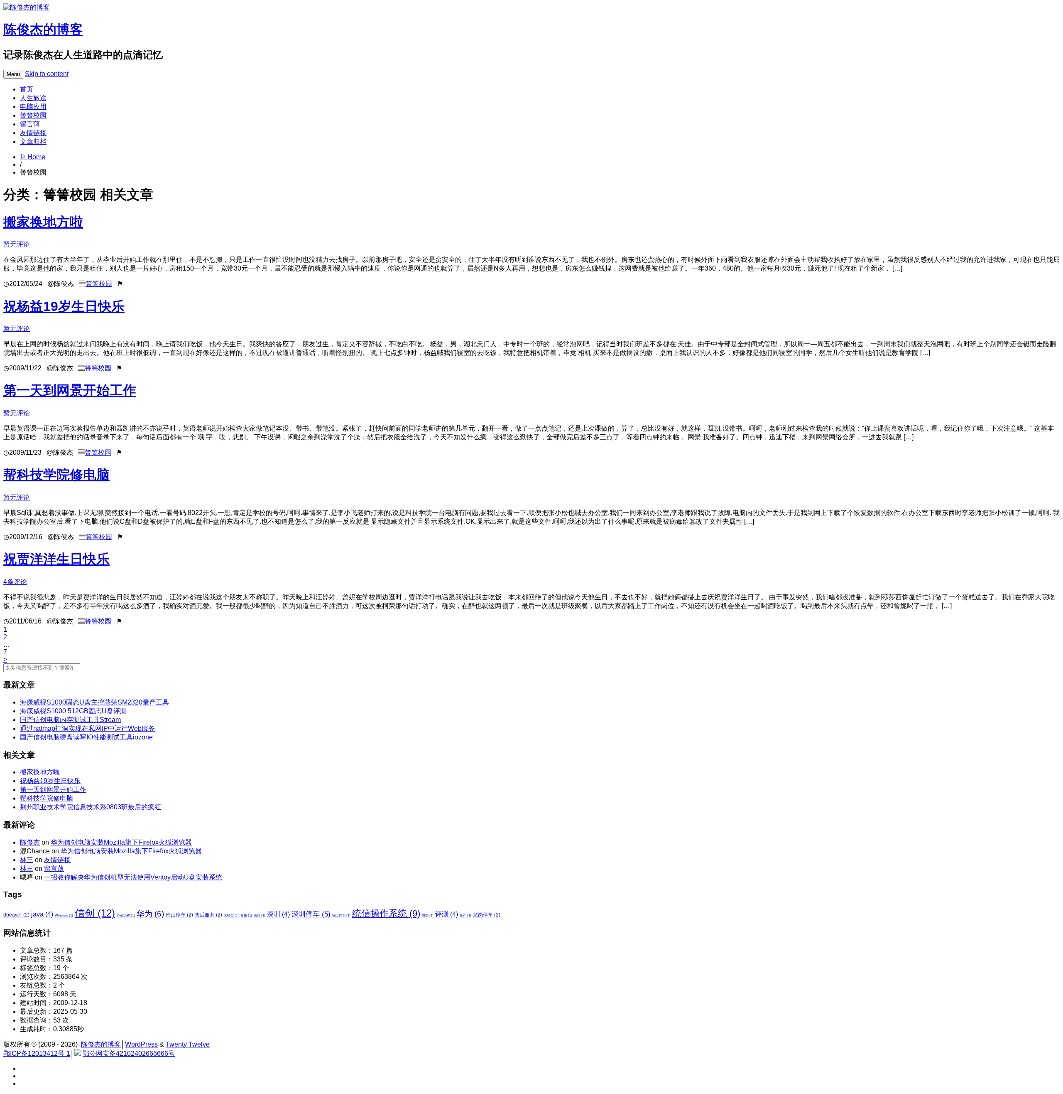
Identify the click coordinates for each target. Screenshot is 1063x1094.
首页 (26, 89)
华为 (150, 913)
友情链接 (33, 132)
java (42, 914)
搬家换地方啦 (43, 221)
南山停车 (179, 914)
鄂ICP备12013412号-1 (36, 1053)
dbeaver (16, 914)
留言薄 (30, 124)
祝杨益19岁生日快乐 (64, 306)
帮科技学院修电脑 (56, 474)
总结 (259, 915)
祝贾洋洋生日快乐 (56, 559)
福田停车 (341, 915)
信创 (95, 913)
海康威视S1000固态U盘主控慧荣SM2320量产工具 (94, 702)
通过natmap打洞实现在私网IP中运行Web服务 (87, 728)
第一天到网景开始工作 (69, 390)
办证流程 (126, 915)
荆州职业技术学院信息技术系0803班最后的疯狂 (90, 807)
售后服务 (208, 914)
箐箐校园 (33, 115)
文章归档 (33, 141)
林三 (26, 859)
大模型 (231, 915)
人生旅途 (33, 97)
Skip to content (47, 73)
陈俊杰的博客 (43, 29)
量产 (465, 915)
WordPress (141, 1044)
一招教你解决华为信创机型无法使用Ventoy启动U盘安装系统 (133, 877)
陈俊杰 (30, 842)
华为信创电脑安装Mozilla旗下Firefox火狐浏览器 (121, 842)
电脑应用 (33, 106)
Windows (64, 915)
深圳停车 (311, 914)
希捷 (246, 915)
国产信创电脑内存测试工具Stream (70, 719)
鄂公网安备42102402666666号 (129, 1053)
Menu (13, 74)
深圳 (278, 914)
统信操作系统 (386, 913)
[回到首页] (26, 7)
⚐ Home (32, 156)
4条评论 (15, 581)
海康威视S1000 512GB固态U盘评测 (73, 711)
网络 (428, 915)
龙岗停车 (486, 914)
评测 (446, 914)
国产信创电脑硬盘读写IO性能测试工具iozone (86, 737)
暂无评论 (16, 244)
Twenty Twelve (188, 1044)
